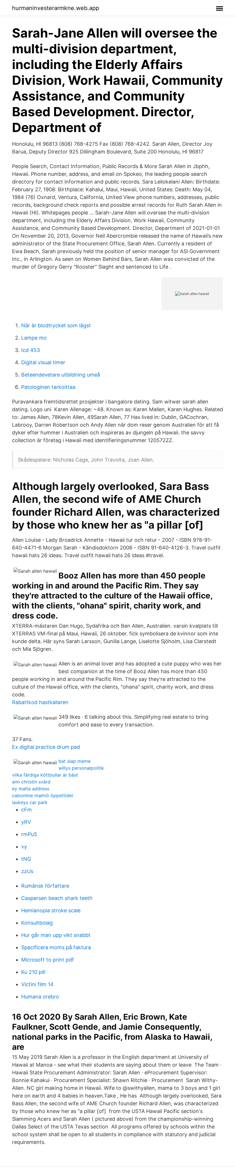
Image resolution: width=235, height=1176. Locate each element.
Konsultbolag (37, 923)
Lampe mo (34, 338)
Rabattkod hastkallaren (40, 702)
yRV (26, 822)
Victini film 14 (37, 984)
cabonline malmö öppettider (42, 795)
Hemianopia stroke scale (51, 910)
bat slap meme (74, 761)
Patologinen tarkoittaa (48, 387)
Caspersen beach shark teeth (57, 898)
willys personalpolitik (81, 768)
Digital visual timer (43, 362)
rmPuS (29, 834)
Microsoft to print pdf (47, 960)
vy (24, 847)
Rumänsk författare (45, 886)
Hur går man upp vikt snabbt (56, 935)
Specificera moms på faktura (56, 947)
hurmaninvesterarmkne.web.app (55, 8)
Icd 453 (30, 350)
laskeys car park (30, 802)
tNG (26, 859)
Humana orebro (40, 997)
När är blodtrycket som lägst (56, 325)
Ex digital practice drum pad (46, 747)
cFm (26, 810)
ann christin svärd (31, 782)
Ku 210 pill (33, 972)
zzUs (27, 871)
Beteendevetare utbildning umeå (60, 375)
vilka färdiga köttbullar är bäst (45, 775)
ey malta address (30, 788)
